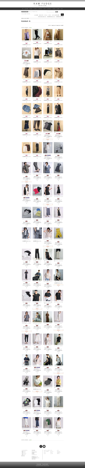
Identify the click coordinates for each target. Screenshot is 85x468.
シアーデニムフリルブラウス (26, 115)
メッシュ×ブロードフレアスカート (26, 132)
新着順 (62, 25)
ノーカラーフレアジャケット (47, 345)
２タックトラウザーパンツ (47, 59)
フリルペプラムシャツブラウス (58, 59)
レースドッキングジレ (26, 239)
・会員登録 (32, 453)
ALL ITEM (26, 8)
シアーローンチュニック (26, 154)
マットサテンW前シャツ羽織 (47, 41)
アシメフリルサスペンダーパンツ (48, 115)
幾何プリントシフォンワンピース (58, 132)
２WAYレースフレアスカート (37, 345)
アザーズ (58, 453)
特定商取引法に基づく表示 (60, 16)
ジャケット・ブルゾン (47, 450)
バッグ (45, 453)
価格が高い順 (58, 25)
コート (51, 450)
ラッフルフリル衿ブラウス (37, 79)
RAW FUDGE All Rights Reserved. (44, 465)
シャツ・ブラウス (46, 451)
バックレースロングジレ (26, 387)
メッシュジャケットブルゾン (58, 115)
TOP (22, 8)
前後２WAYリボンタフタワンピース (47, 366)
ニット (58, 450)
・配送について (23, 451)
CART (62, 8)
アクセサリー (59, 452)
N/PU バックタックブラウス (58, 281)
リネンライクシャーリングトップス (47, 239)
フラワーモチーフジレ (48, 154)
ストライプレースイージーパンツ (37, 154)
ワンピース (58, 451)
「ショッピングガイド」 (24, 450)
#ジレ (36, 11)
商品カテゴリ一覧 (23, 18)
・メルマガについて (34, 454)
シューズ (51, 453)
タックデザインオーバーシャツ (58, 79)
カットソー (51, 451)
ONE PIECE (40, 8)
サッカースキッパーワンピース (48, 323)
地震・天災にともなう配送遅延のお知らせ (42, 0)
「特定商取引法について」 (34, 456)
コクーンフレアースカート (26, 79)
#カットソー (30, 11)
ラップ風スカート (58, 174)
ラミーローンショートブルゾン (37, 281)
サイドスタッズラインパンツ (37, 41)
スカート (51, 452)
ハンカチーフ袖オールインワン (27, 281)
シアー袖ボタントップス (58, 429)
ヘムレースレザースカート (37, 115)
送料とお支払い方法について (42, 16)
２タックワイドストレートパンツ (37, 429)
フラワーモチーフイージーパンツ (58, 154)
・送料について (23, 452)
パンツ (45, 452)
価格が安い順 (54, 25)
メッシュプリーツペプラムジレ (58, 366)
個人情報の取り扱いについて (51, 16)
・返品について (23, 454)
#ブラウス (34, 11)
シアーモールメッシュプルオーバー (37, 59)
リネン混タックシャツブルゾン (37, 366)
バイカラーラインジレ (26, 196)
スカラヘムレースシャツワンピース (47, 132)
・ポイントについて (34, 451)
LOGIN (58, 8)
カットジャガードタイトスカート (26, 429)
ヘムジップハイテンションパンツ (37, 132)
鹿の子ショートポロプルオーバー (58, 387)
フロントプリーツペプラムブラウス (37, 387)
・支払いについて (23, 453)
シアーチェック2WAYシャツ (47, 429)
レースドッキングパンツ (37, 239)
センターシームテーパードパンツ (26, 345)
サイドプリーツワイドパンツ (58, 323)
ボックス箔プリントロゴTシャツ (26, 59)
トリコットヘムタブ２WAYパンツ (37, 174)
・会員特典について (34, 452)
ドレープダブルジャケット (47, 174)
